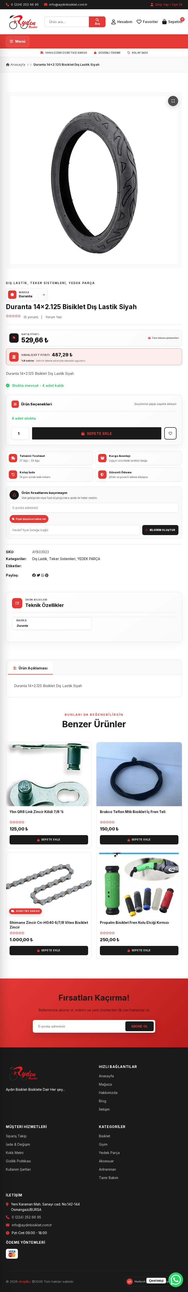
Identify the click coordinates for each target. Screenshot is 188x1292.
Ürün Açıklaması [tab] (33, 668)
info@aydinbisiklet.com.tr (32, 1225)
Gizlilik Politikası (18, 1161)
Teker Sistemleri (48, 283)
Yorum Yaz (53, 317)
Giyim (103, 1144)
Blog (102, 1101)
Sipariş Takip (16, 1136)
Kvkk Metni (15, 1153)
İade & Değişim (18, 1144)
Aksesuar (106, 1161)
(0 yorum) (31, 317)
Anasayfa (17, 64)
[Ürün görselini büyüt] (94, 180)
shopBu (24, 1281)
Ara (97, 23)
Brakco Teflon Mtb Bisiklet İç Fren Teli (132, 812)
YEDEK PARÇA (82, 283)
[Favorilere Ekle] (170, 433)
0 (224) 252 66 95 (26, 1217)
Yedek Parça (109, 1153)
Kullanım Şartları (18, 1169)
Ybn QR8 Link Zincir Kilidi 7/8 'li (36, 812)
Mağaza (105, 1084)
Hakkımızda (108, 1093)
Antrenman (107, 1169)
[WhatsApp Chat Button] (175, 1279)
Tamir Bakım (108, 1178)
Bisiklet (104, 1136)
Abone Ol (139, 1026)
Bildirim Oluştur (162, 529)
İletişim (104, 1109)
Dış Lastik (16, 283)
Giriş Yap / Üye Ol (168, 4)
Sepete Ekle (99, 433)
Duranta (22, 625)
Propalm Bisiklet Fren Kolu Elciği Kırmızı (134, 922)
